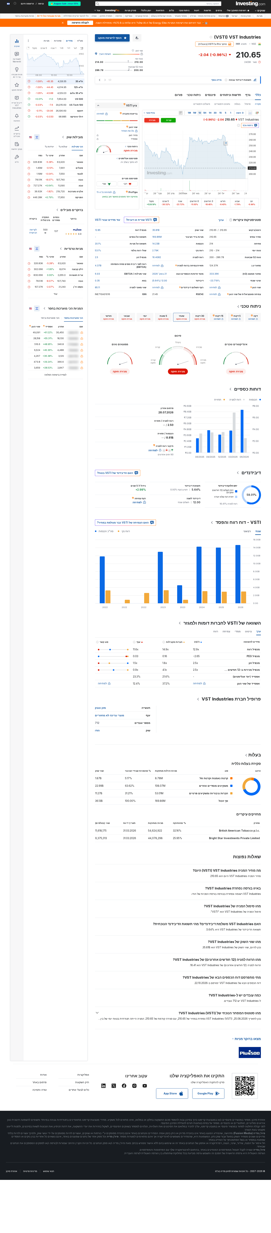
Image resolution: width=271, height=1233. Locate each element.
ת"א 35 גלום (76, 93)
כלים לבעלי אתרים (79, 1089)
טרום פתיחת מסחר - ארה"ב (202, 16)
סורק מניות (130, 10)
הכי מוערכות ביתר (50, 318)
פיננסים (210, 95)
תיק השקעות (82, 1082)
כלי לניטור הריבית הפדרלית (76, 16)
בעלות (237, 104)
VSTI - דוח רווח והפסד (238, 522)
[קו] (250, 113)
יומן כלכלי (146, 10)
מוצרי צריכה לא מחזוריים (109, 715)
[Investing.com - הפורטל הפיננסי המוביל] (250, 3)
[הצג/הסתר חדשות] (181, 113)
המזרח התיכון (106, 16)
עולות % (63, 146)
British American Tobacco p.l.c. (239, 830)
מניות (260, 16)
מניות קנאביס (142, 16)
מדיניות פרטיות (30, 1171)
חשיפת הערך (105, 54)
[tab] (253, 317)
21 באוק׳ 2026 (159, 273)
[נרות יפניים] (257, 113)
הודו (97, 730)
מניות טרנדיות (73, 249)
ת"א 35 (79, 81)
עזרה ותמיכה (39, 1089)
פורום (178, 95)
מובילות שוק (75, 137)
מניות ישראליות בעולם (161, 16)
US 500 (79, 98)
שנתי (258, 531)
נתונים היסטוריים (222, 104)
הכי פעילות (77, 146)
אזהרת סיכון (11, 1171)
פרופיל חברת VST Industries (231, 699)
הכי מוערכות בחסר (73, 318)
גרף (248, 95)
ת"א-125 (78, 87)
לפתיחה (197, 683)
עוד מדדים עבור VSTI (107, 219)
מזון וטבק (100, 707)
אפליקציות (83, 1074)
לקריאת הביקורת (33, 231)
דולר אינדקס (76, 116)
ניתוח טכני (194, 95)
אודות (43, 1074)
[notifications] (15, 3)
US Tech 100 (76, 104)
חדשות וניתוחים (230, 95)
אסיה (94, 16)
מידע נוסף (216, 79)
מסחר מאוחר (181, 16)
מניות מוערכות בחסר (24, 16)
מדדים (69, 40)
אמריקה (128, 16)
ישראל (235, 16)
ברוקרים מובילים (71, 210)
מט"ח (80, 40)
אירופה (118, 16)
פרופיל (248, 104)
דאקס (80, 110)
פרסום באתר (39, 1082)
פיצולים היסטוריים (201, 104)
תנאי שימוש (48, 1171)
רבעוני (247, 531)
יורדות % (49, 146)
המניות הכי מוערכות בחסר (65, 308)
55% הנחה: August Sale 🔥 (64, 3)
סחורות (57, 40)
